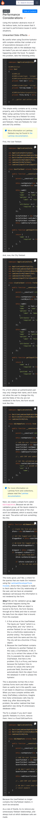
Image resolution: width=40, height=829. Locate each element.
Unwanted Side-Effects (15, 35)
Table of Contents (29, 11)
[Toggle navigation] (37, 2)
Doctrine (2, 2)
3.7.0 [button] (6, 11)
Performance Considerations (13, 16)
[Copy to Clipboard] (35, 61)
